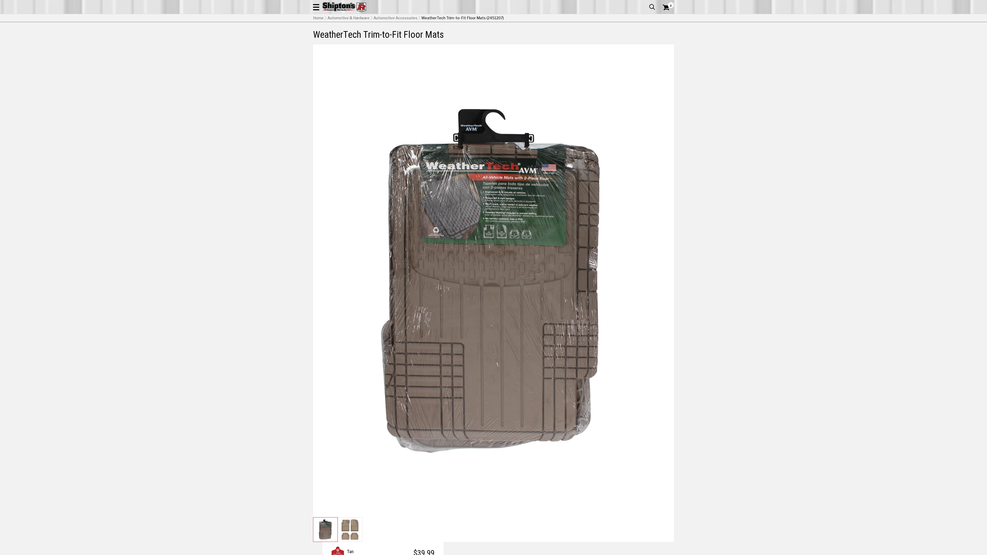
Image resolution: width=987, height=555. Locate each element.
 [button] (652, 7)
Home (318, 18)
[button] (316, 7)
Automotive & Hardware (348, 18)
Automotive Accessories (395, 18)
